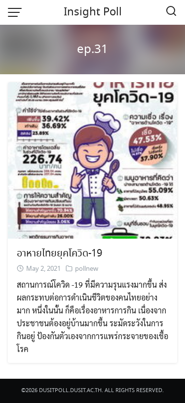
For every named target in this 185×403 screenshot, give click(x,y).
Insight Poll (93, 12)
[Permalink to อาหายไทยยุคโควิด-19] (92, 159)
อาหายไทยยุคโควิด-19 (59, 254)
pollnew (86, 269)
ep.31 (92, 49)
